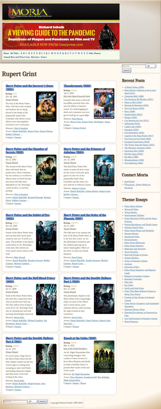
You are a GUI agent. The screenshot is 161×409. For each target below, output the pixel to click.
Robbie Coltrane (13, 134)
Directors (35, 57)
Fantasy (18, 137)
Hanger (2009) (130, 117)
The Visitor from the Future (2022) (139, 145)
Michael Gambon (21, 263)
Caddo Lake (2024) (132, 126)
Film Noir (128, 282)
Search (126, 70)
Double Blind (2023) (133, 114)
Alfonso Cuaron (78, 188)
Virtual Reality (130, 212)
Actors (44, 57)
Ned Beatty (98, 122)
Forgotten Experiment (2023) (136, 142)
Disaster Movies (131, 233)
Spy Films (128, 285)
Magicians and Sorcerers (135, 249)
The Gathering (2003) (133, 163)
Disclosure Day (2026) (134, 151)
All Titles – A (16, 53)
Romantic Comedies (133, 279)
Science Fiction (79, 128)
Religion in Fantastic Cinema (136, 276)
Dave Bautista (76, 377)
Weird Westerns (131, 321)
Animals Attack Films (133, 227)
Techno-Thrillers (131, 258)
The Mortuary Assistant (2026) (137, 148)
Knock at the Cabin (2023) (80, 338)
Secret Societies (131, 252)
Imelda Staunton (93, 260)
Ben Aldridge (103, 377)
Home (6, 53)
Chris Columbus (21, 128)
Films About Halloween (134, 242)
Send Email (129, 181)
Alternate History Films (134, 309)
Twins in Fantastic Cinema (135, 261)
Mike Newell (19, 257)
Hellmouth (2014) (132, 123)
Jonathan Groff (90, 377)
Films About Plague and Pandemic (139, 230)
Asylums (128, 264)
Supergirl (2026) (131, 130)
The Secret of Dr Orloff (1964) (137, 139)
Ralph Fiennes (34, 383)
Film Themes (95, 53)
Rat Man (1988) (131, 157)
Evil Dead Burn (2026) (134, 132)
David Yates (77, 257)
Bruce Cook (75, 122)
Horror (83, 383)
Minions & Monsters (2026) (136, 105)
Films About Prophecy (134, 246)
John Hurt (68, 323)
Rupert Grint (33, 131)
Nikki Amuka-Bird (72, 380)
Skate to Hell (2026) (133, 102)
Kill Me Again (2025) (133, 154)
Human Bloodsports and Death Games (140, 224)
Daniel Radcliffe (19, 131)
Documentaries (130, 239)
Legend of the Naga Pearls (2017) (138, 136)
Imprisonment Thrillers (134, 215)
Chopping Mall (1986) (134, 96)
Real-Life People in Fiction (136, 255)
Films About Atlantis (133, 206)
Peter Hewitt (77, 119)
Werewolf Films (131, 209)
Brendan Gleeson (35, 260)
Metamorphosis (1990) (134, 160)
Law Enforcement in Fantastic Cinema (140, 318)
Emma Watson (46, 131)
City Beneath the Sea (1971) (136, 120)
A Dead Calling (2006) (134, 87)
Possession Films (131, 267)
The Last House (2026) (134, 108)
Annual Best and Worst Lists (17, 57)
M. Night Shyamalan (81, 374)
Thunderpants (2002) (77, 85)
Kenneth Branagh (35, 197)
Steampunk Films (131, 236)
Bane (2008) (129, 111)
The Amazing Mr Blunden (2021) (138, 99)
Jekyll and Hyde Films (134, 288)
